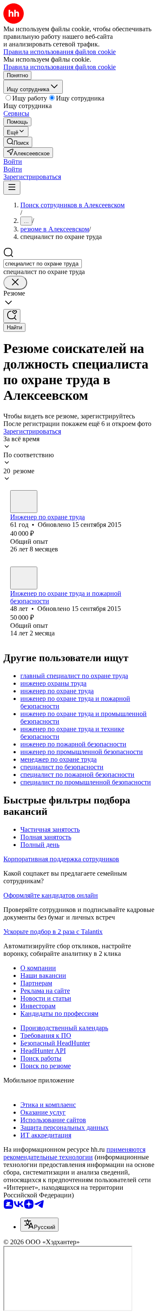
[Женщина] (23, 501)
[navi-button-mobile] (11, 188)
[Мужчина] (23, 578)
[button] (12, 161)
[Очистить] (15, 283)
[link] (17, 142)
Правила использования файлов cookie (59, 67)
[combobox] (42, 263)
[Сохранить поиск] (11, 316)
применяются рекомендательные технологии (74, 1153)
